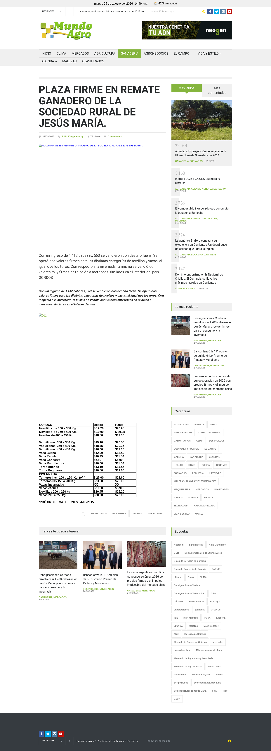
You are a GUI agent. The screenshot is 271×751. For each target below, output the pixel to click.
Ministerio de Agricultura (209, 650)
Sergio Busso (181, 682)
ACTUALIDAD (182, 189)
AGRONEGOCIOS (156, 53)
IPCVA (207, 618)
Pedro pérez (214, 666)
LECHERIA (198, 473)
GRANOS (216, 609)
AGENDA (47, 61)
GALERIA (179, 457)
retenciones (180, 674)
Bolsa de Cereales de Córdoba (190, 561)
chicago (178, 577)
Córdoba (178, 601)
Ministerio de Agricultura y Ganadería (193, 658)
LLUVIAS (178, 626)
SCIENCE (193, 497)
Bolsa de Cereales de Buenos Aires (203, 553)
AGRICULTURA (104, 53)
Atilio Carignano (217, 545)
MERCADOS (80, 53)
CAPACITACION (218, 189)
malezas (193, 626)
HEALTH (178, 465)
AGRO (205, 189)
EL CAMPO (181, 53)
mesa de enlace (182, 650)
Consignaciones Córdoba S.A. (189, 593)
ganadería (200, 609)
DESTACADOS (99, 513)
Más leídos (186, 88)
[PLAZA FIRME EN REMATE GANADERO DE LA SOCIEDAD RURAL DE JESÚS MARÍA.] (102, 192)
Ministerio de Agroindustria (188, 666)
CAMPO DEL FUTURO (209, 432)
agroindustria (196, 545)
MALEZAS (69, 61)
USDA (177, 699)
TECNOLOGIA (181, 505)
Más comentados (217, 90)
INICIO (46, 53)
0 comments (115, 136)
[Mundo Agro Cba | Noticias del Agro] (66, 36)
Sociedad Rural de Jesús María (190, 691)
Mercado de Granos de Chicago (190, 642)
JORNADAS (196, 161)
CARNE (216, 569)
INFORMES (181, 220)
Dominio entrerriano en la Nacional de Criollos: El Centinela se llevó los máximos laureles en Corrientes (199, 279)
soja (214, 691)
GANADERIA (129, 53)
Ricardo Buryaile (201, 674)
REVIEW (178, 497)
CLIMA (61, 53)
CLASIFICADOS (93, 61)
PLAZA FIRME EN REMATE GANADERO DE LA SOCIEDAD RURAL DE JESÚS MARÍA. (99, 106)
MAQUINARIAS (182, 489)
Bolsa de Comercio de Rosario (190, 569)
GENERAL (137, 513)
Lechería (220, 618)
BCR (176, 553)
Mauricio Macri (211, 626)
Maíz (176, 634)
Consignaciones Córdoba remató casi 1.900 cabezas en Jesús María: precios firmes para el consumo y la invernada (58, 583)
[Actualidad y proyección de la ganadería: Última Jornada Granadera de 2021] (201, 120)
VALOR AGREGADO (204, 505)
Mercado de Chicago (195, 634)
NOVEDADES (155, 513)
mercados (218, 642)
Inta (176, 618)
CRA (213, 593)
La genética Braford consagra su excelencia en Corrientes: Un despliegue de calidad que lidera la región (201, 245)
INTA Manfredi (190, 618)
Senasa (219, 674)
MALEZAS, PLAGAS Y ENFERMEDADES (195, 481)
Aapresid (178, 545)
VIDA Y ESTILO (208, 53)
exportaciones (181, 609)
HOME (191, 465)
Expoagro (215, 601)
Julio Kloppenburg (72, 136)
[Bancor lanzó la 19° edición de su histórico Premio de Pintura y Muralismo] (102, 555)
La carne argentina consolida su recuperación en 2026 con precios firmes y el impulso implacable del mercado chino (111, 11)
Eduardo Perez (196, 601)
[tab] (186, 89)
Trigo (224, 691)
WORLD (199, 514)
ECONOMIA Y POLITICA (186, 449)
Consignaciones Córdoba (187, 585)
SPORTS (208, 497)
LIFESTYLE (215, 473)
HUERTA (205, 465)
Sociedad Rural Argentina (207, 682)
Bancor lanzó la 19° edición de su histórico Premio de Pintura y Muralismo (100, 579)
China (191, 577)
